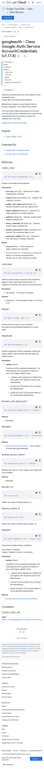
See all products (7, 667)
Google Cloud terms (35, 751)
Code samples (6, 713)
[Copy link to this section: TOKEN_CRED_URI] (22, 612)
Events (4, 732)
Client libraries (16, 12)
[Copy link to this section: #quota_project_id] (22, 508)
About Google (6, 751)
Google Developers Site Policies (16, 651)
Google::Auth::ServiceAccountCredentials (22, 599)
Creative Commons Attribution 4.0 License (21, 646)
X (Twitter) (5, 736)
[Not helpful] (18, 31)
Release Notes (6, 693)
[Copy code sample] (39, 173)
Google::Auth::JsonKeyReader (17, 154)
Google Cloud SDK (15, 9)
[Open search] (29, 2)
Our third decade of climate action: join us (17, 754)
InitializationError (13, 253)
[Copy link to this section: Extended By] (18, 145)
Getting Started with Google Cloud (13, 710)
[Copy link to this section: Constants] (17, 607)
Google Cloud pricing (8, 671)
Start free (8, 18)
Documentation (13, 25)
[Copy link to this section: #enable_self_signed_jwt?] (29, 401)
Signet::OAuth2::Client (14, 137)
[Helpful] (14, 31)
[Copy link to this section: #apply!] (11, 309)
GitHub (4, 706)
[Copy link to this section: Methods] (15, 162)
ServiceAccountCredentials (17, 446)
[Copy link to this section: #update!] (13, 530)
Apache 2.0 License (27, 648)
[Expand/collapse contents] (13, 62)
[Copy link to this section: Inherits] (12, 131)
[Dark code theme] (36, 173)
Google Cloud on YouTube (10, 739)
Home (3, 25)
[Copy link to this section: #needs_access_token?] (27, 455)
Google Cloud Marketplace (10, 674)
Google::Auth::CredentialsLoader (18, 150)
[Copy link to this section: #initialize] (13, 427)
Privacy (15, 751)
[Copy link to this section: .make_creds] (16, 168)
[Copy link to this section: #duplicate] (14, 336)
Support (4, 690)
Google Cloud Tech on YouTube (12, 743)
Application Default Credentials (15, 123)
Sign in (39, 2)
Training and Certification (10, 720)
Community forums (8, 687)
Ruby (30, 9)
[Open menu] (3, 2)
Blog (3, 729)
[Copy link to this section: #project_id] (15, 487)
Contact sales (6, 677)
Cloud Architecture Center (10, 716)
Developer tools (25, 25)
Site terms (23, 751)
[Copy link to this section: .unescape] (14, 264)
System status (7, 697)
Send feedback (9, 36)
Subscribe (36, 759)
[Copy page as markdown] (25, 56)
